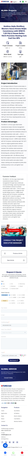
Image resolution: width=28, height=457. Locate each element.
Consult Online (8, 378)
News (2, 416)
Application (4, 413)
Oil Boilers (16, 413)
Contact (3, 421)
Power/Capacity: (5, 292)
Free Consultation (14, 230)
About (2, 418)
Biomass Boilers (18, 421)
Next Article (10, 260)
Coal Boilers (17, 418)
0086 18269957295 (6, 430)
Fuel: (2, 281)
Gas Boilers (17, 410)
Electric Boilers (18, 416)
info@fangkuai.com (6, 434)
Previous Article (17, 253)
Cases (2, 410)
